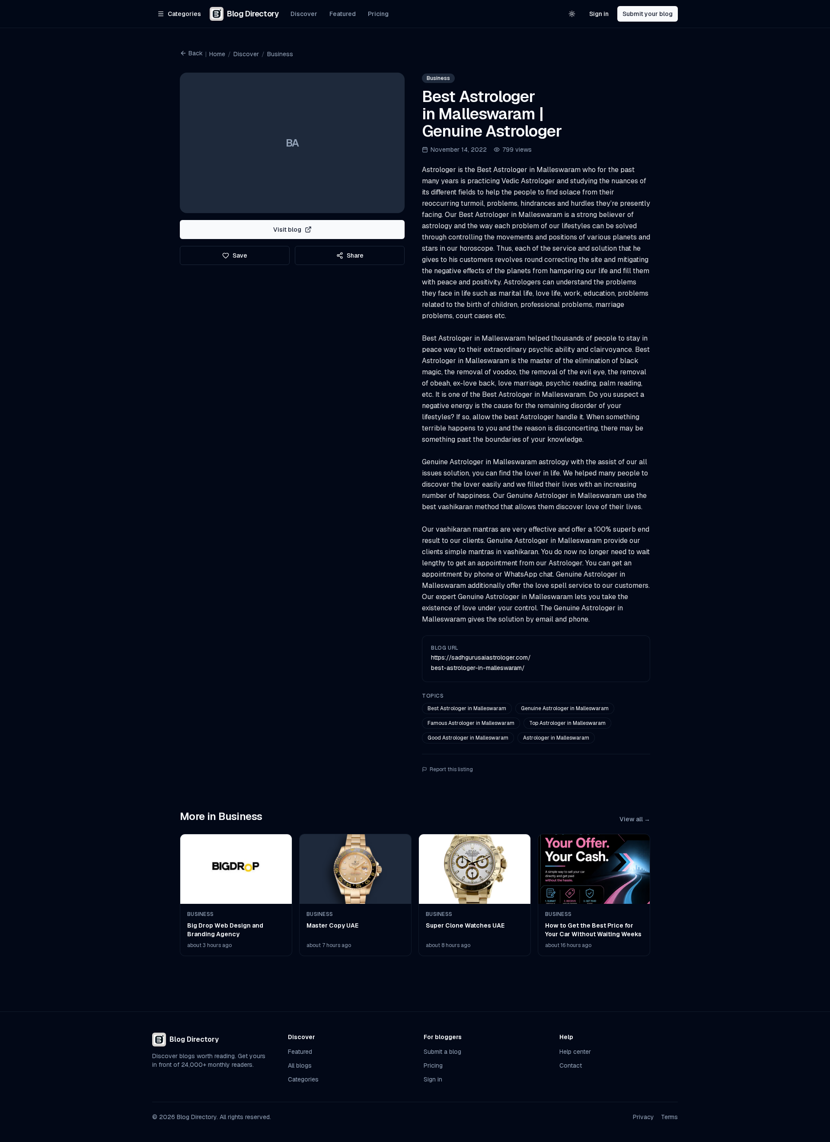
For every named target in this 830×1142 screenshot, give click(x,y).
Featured (342, 14)
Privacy (643, 1117)
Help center (575, 1052)
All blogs (300, 1065)
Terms (669, 1117)
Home (217, 54)
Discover (303, 14)
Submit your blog (647, 14)
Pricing (378, 14)
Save (240, 255)
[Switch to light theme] (572, 13)
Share (355, 255)
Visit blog (287, 229)
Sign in (599, 14)
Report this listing (451, 769)
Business (280, 54)
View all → (634, 819)
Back (195, 53)
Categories (303, 1079)
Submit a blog (442, 1052)
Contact (570, 1065)
